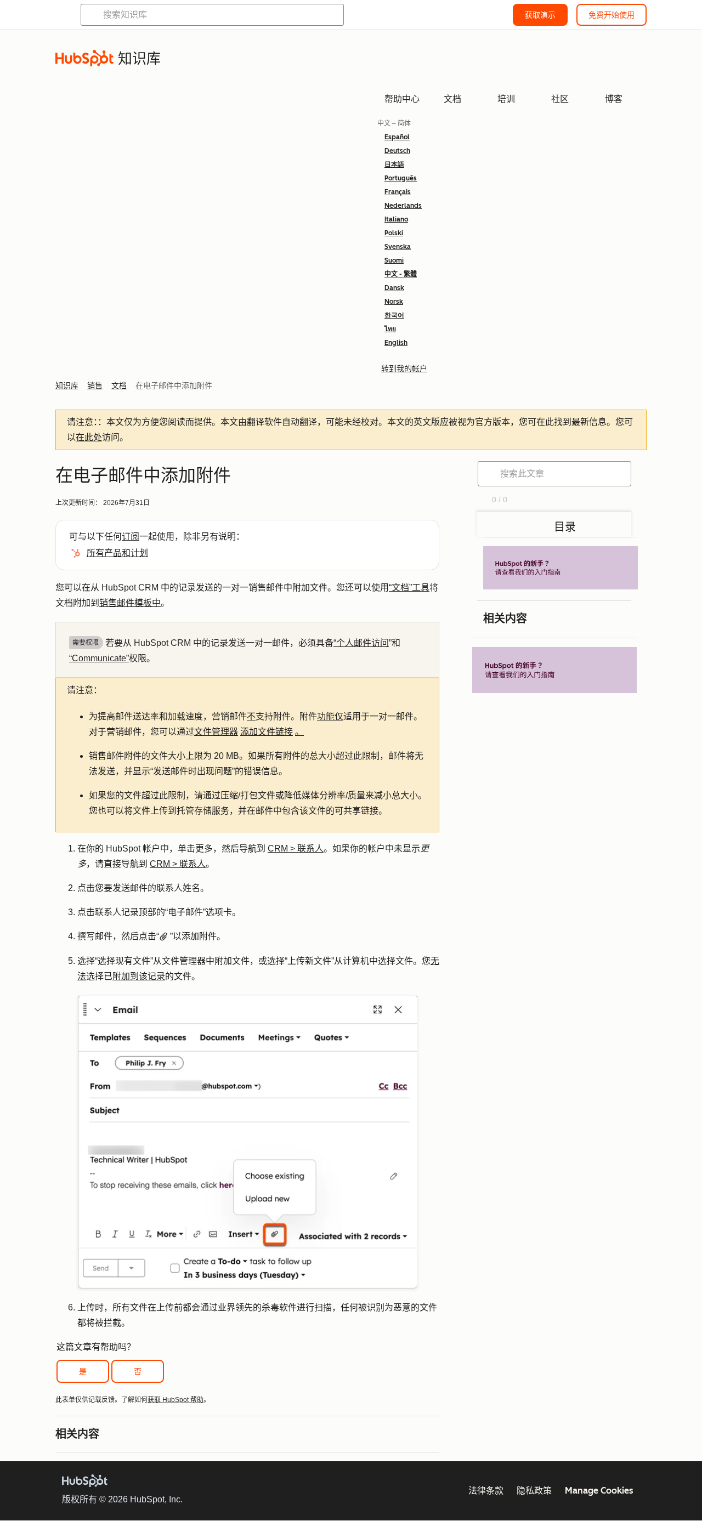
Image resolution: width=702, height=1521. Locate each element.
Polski (393, 233)
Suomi (394, 260)
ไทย (390, 329)
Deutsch (397, 151)
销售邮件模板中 (130, 603)
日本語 (394, 164)
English (395, 343)
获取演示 (540, 14)
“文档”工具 (409, 587)
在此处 (89, 437)
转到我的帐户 (404, 368)
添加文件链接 (266, 731)
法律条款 (485, 1490)
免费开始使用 (611, 14)
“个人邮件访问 (361, 643)
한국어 (394, 315)
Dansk (394, 288)
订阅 (130, 536)
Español (397, 137)
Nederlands (403, 205)
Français (397, 192)
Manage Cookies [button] (599, 1490)
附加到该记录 (138, 976)
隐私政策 (534, 1490)
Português (400, 178)
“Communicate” (99, 658)
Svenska (397, 247)
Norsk (393, 301)
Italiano (396, 219)
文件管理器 (216, 731)
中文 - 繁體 (400, 274)
